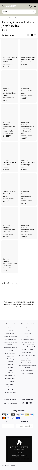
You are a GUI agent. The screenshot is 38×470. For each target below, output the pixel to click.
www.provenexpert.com (27, 355)
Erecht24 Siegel (27, 350)
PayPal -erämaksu (27, 370)
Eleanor (10, 387)
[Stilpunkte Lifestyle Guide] (19, 461)
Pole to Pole (10, 384)
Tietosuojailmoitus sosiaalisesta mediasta (28, 346)
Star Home (10, 381)
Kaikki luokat (10, 334)
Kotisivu (4, 18)
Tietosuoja (27, 334)
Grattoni (10, 362)
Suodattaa (9, 35)
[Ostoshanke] (30, 6)
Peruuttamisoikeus (27, 342)
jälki (27, 336)
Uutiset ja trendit (10, 393)
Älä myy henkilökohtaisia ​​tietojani (27, 367)
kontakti (10, 331)
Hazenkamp (10, 356)
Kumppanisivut (27, 373)
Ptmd (10, 370)
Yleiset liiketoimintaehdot (27, 359)
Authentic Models (10, 376)
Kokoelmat (12, 18)
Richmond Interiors (10, 348)
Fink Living (10, 359)
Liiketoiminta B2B (10, 339)
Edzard (10, 373)
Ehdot (28, 328)
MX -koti (10, 390)
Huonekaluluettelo (10, 336)
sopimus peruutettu (27, 339)
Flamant (10, 350)
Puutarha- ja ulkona (10, 342)
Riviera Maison (10, 353)
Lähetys (27, 331)
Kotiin (10, 328)
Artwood (10, 364)
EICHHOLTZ (10, 345)
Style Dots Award (27, 352)
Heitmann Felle (10, 378)
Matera (10, 367)
